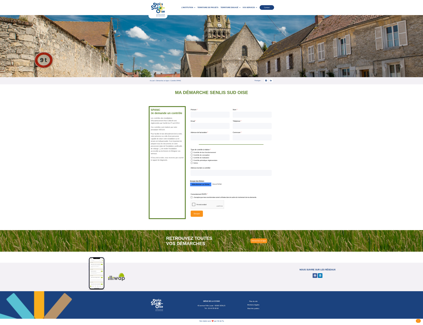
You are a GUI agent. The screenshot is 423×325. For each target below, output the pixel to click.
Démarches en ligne (162, 80)
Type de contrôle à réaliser (201, 149)
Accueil (152, 80)
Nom (235, 110)
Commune (237, 132)
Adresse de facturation (199, 132)
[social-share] (266, 80)
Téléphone (237, 121)
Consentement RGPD (199, 194)
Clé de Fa (220, 321)
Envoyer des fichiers (197, 181)
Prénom (194, 110)
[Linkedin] (320, 275)
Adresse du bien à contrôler (200, 168)
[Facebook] (315, 275)
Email (193, 121)
